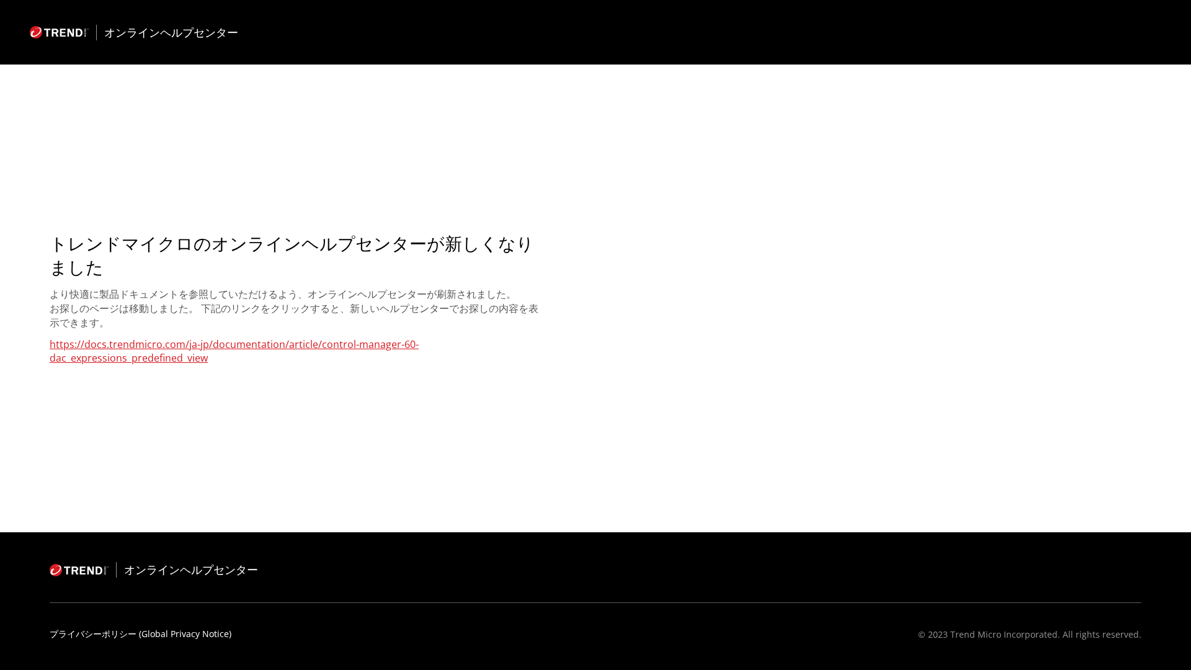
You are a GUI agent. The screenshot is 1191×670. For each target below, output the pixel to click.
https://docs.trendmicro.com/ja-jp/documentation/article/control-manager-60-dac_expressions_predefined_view (234, 351)
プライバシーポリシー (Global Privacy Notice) (140, 634)
